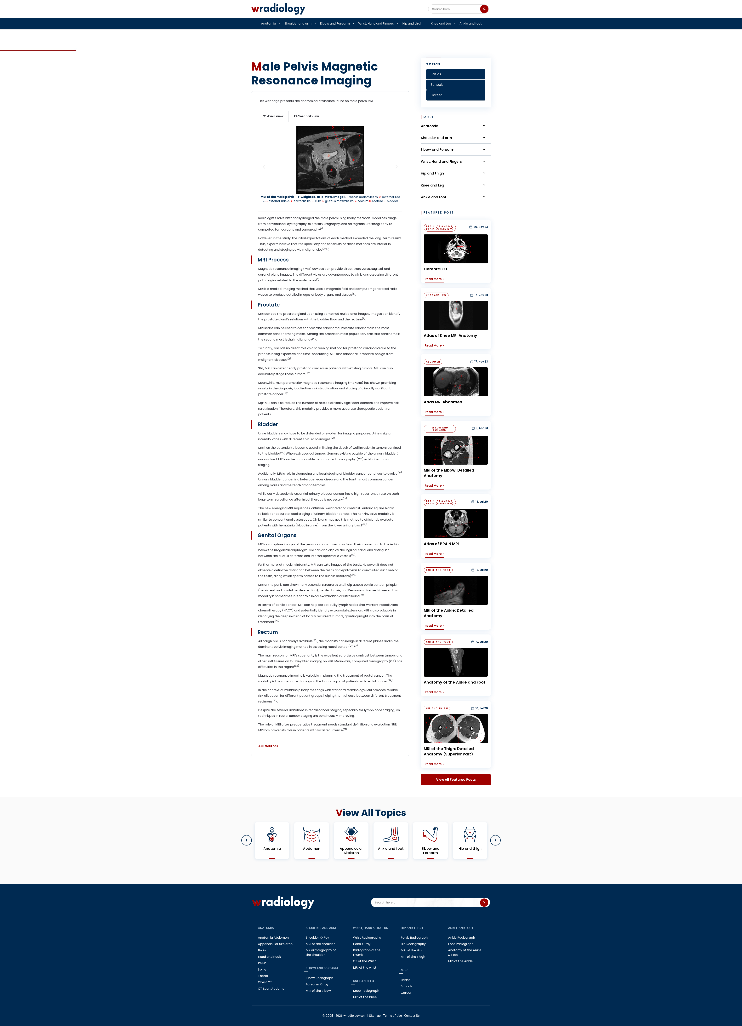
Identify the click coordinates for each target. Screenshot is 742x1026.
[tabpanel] (330, 166)
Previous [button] (246, 840)
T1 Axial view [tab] (273, 116)
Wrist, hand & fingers (370, 928)
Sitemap (375, 1015)
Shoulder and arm (321, 928)
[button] (263, 166)
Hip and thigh (412, 928)
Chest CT (265, 982)
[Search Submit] (484, 9)
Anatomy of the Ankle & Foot (464, 952)
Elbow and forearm (322, 968)
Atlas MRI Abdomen (443, 402)
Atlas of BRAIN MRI (441, 544)
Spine (262, 969)
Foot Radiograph (460, 944)
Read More (433, 279)
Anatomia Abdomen (273, 937)
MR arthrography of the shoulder (321, 952)
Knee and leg (363, 981)
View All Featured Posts (456, 779)
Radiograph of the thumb (366, 952)
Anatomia (266, 928)
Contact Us (412, 1015)
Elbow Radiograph (319, 978)
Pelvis (262, 963)
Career (406, 992)
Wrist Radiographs (367, 937)
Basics (405, 980)
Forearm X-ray (317, 984)
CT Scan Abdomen (272, 988)
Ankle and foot (460, 928)
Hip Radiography (413, 944)
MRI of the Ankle (460, 961)
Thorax (263, 976)
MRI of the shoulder (320, 944)
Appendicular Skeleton (275, 944)
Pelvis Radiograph (414, 937)
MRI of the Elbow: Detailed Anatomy (449, 472)
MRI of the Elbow (318, 991)
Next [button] (495, 840)
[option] (272, 840)
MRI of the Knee (365, 997)
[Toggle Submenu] (484, 125)
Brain (262, 950)
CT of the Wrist (364, 961)
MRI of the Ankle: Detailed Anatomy (449, 613)
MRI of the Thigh (413, 956)
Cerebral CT (436, 269)
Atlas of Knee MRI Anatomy (450, 335)
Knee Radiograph (366, 991)
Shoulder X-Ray (317, 937)
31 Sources (269, 746)
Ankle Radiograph (461, 937)
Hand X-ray (361, 944)
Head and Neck (269, 956)
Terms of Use (392, 1015)
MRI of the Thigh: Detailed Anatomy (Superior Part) (449, 751)
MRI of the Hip (411, 950)
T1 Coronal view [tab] (306, 116)
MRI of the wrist (364, 967)
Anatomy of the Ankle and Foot (454, 682)
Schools (407, 986)
